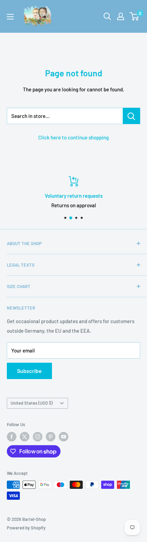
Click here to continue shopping (73, 137)
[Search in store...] (131, 116)
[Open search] (107, 16)
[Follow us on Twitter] (24, 436)
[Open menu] (10, 16)
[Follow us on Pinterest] (50, 436)
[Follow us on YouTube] (63, 436)
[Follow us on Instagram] (37, 436)
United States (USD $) (32, 403)
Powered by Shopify (26, 527)
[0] (134, 16)
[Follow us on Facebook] (11, 436)
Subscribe (29, 370)
